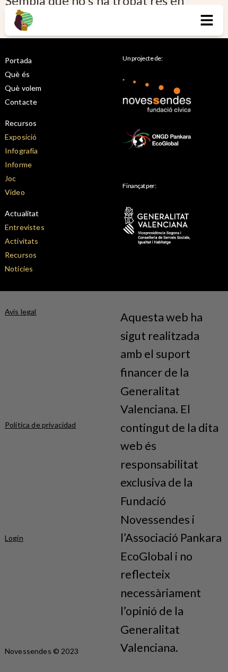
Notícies (19, 268)
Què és (17, 74)
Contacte (21, 101)
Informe (18, 164)
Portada (18, 60)
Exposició (21, 136)
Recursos (21, 122)
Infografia (21, 150)
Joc (10, 178)
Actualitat (22, 213)
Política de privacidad (40, 424)
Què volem (23, 87)
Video (15, 192)
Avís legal (21, 311)
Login (14, 537)
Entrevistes (25, 227)
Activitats (22, 240)
